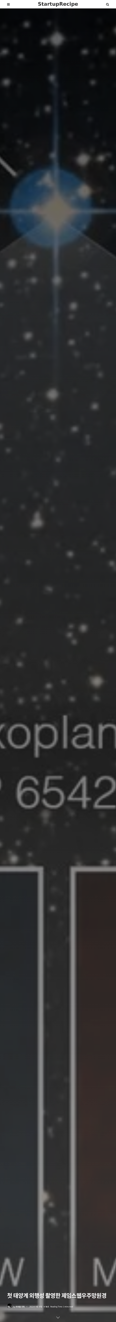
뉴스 (47, 1306)
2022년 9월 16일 (35, 1306)
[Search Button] (107, 4)
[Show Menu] (8, 4)
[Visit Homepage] (58, 4)
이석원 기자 (20, 1306)
